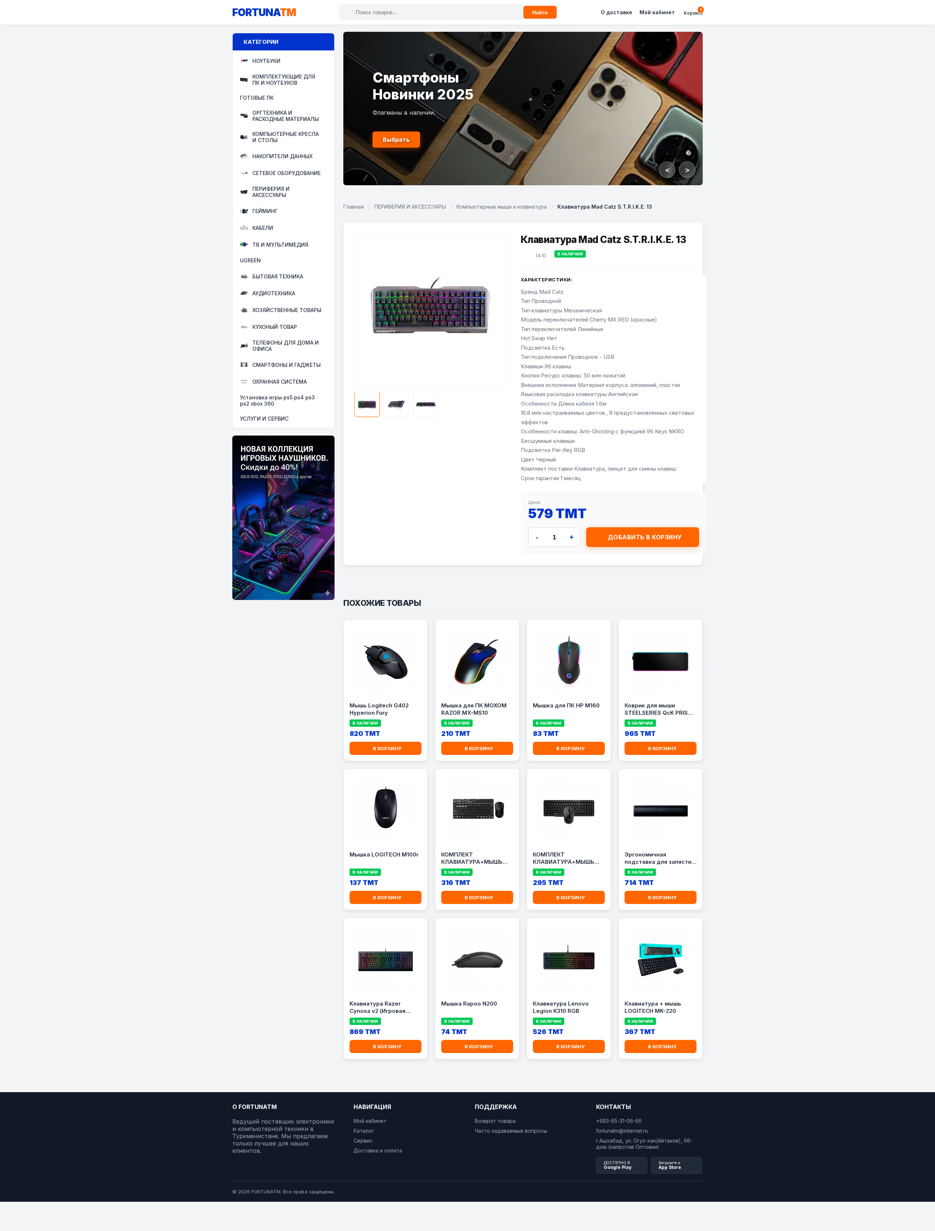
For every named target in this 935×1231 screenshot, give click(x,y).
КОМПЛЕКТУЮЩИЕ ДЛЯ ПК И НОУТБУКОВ (283, 79)
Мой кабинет (657, 12)
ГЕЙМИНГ (265, 211)
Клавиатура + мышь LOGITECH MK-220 (653, 1007)
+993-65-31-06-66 (619, 1121)
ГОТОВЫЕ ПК (257, 98)
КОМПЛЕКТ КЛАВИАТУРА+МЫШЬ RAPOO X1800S (563, 858)
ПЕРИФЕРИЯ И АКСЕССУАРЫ (271, 192)
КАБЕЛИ (262, 228)
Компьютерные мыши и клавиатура (502, 207)
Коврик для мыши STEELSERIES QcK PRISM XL (659, 709)
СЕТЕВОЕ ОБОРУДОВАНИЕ (286, 173)
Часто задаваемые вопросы (511, 1131)
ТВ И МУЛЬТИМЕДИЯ (280, 245)
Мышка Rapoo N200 (469, 1003)
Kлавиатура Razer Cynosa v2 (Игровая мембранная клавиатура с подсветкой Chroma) (385, 1007)
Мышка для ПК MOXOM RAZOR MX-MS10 (474, 709)
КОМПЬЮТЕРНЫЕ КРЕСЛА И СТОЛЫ (285, 137)
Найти (540, 12)
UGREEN (250, 260)
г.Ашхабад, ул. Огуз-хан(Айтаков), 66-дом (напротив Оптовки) (644, 1143)
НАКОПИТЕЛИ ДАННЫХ (282, 156)
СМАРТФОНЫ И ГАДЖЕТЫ (286, 365)
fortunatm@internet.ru (622, 1131)
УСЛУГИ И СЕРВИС (264, 418)
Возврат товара (495, 1121)
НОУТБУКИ (266, 61)
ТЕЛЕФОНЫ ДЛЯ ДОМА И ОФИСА (285, 345)
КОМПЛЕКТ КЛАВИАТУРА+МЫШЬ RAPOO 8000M (472, 858)
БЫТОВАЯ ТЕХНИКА (277, 276)
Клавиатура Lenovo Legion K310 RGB (561, 1007)
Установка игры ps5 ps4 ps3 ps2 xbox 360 (277, 400)
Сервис (363, 1140)
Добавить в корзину (645, 537)
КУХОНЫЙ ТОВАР (274, 327)
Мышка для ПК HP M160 (566, 705)
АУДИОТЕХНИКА (273, 293)
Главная (353, 207)
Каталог (364, 1131)
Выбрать (396, 139)
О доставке (616, 12)
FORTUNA (264, 12)
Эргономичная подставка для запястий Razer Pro (660, 858)
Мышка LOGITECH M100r (384, 854)
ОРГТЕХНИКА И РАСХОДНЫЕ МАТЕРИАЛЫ (285, 116)
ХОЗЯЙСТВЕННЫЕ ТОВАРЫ (286, 310)
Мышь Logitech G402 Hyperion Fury (379, 709)
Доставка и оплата (378, 1150)
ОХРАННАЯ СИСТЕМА (279, 382)
